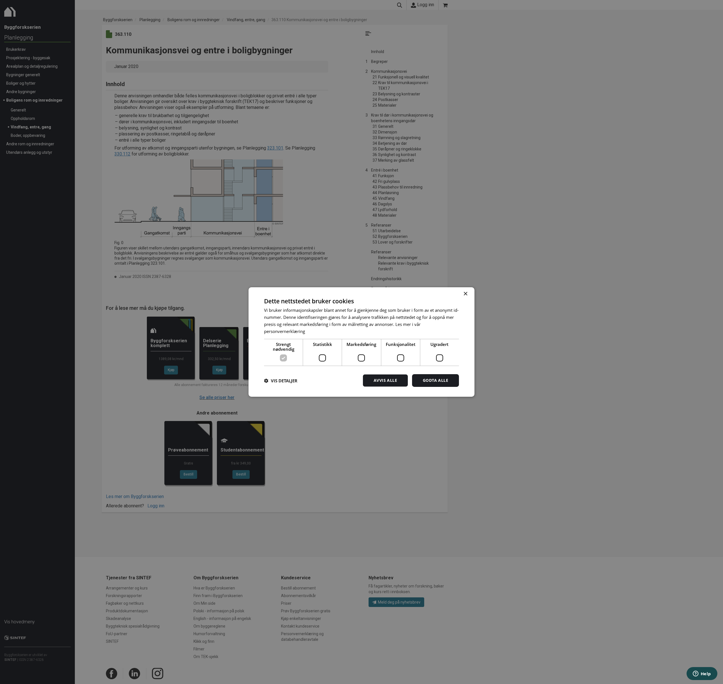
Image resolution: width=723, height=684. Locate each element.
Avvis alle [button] (385, 380)
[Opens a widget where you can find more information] (701, 674)
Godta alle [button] (435, 380)
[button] (280, 381)
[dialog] (361, 342)
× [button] (465, 294)
